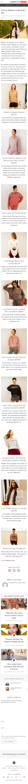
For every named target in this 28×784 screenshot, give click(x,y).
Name (3, 721)
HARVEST (22, 76)
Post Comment (8, 741)
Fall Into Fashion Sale (9, 67)
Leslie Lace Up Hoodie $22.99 (14, 213)
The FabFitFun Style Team (9, 16)
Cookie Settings (14, 770)
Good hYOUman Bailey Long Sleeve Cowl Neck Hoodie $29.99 (14, 160)
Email (3, 728)
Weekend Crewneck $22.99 (14, 549)
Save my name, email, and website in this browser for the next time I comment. (13, 737)
